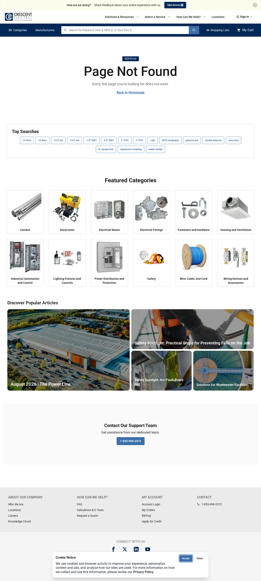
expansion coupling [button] (131, 149)
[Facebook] (113, 549)
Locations (14, 510)
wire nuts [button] (234, 140)
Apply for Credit (151, 521)
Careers (13, 515)
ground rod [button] (192, 140)
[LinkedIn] (136, 549)
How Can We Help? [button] (191, 17)
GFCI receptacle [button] (170, 140)
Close (200, 558)
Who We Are (15, 504)
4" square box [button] (105, 149)
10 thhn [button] (27, 140)
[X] (125, 549)
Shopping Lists (217, 30)
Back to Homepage (131, 92)
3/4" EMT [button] (109, 140)
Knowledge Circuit (19, 521)
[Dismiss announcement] (255, 5)
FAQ (79, 504)
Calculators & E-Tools (90, 510)
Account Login (151, 504)
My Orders (148, 510)
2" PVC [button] (139, 140)
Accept (186, 558)
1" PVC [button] (125, 140)
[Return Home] (18, 17)
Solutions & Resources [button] (122, 17)
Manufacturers (44, 30)
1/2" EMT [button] (91, 140)
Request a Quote (87, 515)
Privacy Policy (143, 572)
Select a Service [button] (158, 17)
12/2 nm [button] (58, 140)
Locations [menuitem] (218, 17)
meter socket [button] (156, 149)
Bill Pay (146, 515)
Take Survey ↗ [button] (175, 5)
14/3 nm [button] (74, 140)
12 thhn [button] (42, 140)
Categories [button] (17, 30)
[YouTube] (148, 549)
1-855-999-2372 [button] (130, 441)
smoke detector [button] (213, 140)
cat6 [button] (152, 140)
